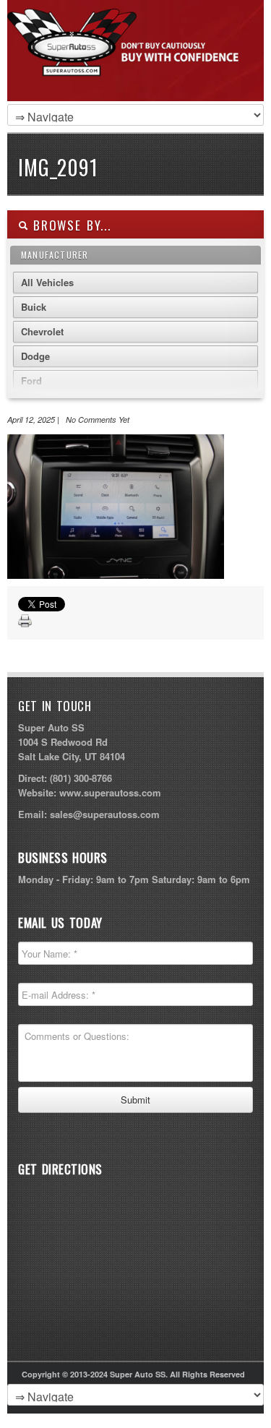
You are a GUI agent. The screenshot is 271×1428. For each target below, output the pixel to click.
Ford (31, 380)
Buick (33, 307)
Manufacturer (54, 255)
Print (25, 621)
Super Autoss (132, 66)
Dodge (35, 356)
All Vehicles (47, 282)
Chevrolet (42, 331)
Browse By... (69, 225)
